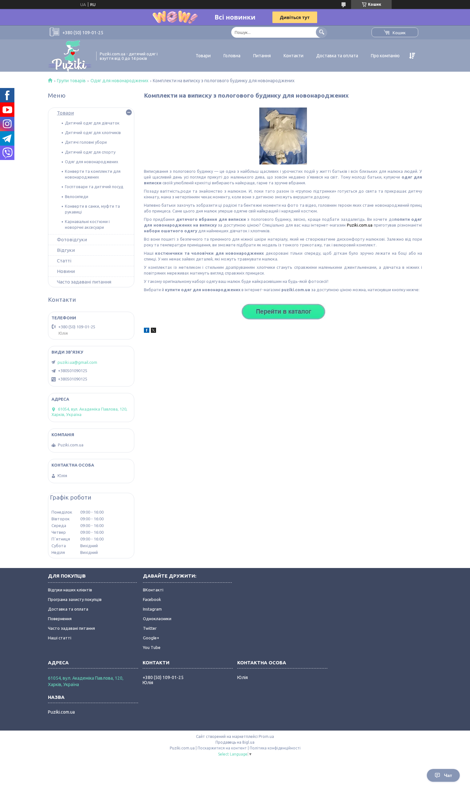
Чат (448, 775)
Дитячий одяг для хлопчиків (93, 132)
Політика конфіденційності (275, 748)
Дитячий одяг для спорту (90, 152)
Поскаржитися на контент (222, 748)
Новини (66, 271)
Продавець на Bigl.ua (235, 742)
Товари (203, 55)
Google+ (151, 638)
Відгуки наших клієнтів (70, 590)
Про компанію (385, 55)
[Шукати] (321, 32)
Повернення (60, 618)
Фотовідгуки (72, 239)
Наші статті (59, 638)
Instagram (152, 609)
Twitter (150, 628)
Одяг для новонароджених (119, 80)
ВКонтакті (153, 590)
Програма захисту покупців (75, 599)
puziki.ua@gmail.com (77, 362)
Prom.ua (266, 736)
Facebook (152, 599)
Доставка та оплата (337, 55)
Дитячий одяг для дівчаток (92, 123)
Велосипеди (76, 196)
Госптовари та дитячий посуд (94, 186)
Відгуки (66, 250)
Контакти (293, 55)
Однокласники (157, 618)
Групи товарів (71, 80)
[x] (153, 331)
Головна (231, 55)
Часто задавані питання (84, 281)
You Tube (152, 647)
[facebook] (146, 331)
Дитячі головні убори (86, 142)
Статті (64, 260)
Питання (262, 55)
